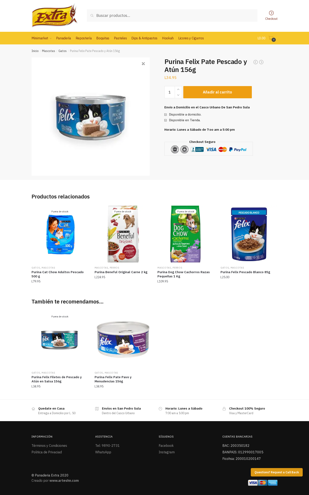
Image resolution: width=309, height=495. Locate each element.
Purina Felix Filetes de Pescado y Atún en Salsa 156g (57, 379)
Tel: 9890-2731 (107, 445)
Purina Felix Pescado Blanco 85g (245, 272)
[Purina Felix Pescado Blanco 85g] (249, 234)
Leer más (60, 291)
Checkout (271, 18)
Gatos (62, 51)
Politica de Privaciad (47, 452)
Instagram (167, 452)
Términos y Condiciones (49, 445)
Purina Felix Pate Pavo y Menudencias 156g (113, 379)
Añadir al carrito (217, 92)
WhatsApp (103, 452)
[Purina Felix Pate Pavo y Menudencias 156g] (123, 339)
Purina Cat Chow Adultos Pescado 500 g (58, 274)
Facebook (166, 445)
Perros (114, 267)
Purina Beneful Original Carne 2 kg (121, 272)
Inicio (35, 51)
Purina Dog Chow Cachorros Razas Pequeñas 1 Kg (183, 274)
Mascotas (48, 51)
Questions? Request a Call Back (277, 472)
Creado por (55, 480)
